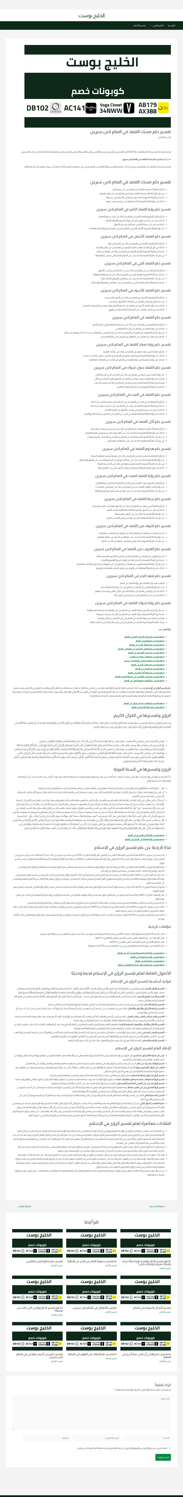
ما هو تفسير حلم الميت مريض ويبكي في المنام (144, 703)
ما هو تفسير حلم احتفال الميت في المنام (146, 645)
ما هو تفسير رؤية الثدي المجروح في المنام (146, 835)
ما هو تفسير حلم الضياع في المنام (149, 961)
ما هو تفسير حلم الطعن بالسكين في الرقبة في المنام (141, 649)
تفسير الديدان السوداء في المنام (152, 1307)
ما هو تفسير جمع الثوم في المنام (150, 641)
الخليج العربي (158, 25)
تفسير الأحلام (140, 25)
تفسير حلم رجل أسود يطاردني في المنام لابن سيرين (39, 1355)
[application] (151, 25)
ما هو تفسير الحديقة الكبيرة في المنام (148, 707)
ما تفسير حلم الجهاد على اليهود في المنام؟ (92, 1354)
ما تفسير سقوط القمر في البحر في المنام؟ (92, 1261)
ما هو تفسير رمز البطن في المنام (149, 669)
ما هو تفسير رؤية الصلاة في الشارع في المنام (144, 839)
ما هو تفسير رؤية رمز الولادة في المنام (147, 957)
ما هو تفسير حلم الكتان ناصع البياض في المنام (144, 680)
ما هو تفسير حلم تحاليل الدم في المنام (147, 665)
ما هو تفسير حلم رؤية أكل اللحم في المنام (146, 673)
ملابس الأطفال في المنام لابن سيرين (95, 1307)
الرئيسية (171, 25)
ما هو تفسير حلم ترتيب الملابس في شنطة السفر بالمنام (139, 676)
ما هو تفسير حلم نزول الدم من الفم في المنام (144, 637)
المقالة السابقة (158, 1206)
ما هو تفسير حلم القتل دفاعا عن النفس (146, 656)
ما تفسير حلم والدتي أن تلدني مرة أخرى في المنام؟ (146, 1355)
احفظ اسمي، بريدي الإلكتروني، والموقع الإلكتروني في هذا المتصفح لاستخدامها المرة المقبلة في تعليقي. (122, 1448)
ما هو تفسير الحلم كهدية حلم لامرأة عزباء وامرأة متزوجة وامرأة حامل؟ (146, 1263)
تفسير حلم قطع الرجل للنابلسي (44, 1261)
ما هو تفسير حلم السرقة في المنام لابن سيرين (144, 660)
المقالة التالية (24, 1206)
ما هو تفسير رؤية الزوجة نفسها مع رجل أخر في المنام (141, 953)
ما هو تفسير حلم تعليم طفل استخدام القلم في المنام (141, 965)
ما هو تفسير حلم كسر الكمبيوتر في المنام (146, 652)
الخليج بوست (91, 15)
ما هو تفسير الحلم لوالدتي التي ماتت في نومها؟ (40, 1309)
